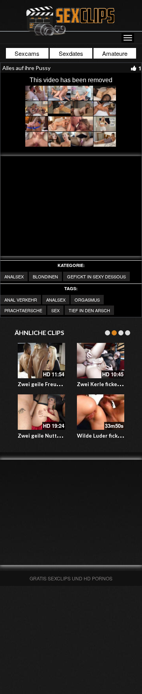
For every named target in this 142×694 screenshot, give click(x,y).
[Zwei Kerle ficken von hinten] (100, 360)
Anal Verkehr (20, 299)
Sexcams (27, 53)
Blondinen (45, 276)
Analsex (14, 276)
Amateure (114, 53)
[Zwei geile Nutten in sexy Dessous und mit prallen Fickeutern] (41, 412)
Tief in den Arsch (89, 310)
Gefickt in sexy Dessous (96, 276)
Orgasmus (87, 299)
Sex (55, 310)
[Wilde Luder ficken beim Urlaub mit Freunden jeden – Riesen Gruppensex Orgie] (100, 412)
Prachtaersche (23, 310)
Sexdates (71, 53)
